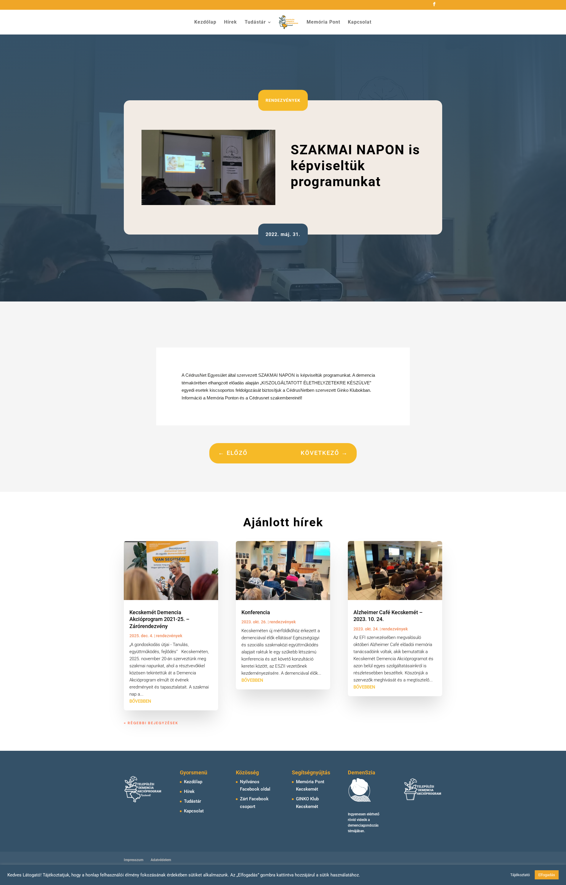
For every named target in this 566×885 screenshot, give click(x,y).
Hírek (230, 22)
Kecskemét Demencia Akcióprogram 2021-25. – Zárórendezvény (159, 619)
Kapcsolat (359, 22)
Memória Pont (323, 22)
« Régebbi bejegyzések (151, 723)
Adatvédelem (161, 860)
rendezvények (283, 100)
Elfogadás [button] (546, 875)
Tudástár (255, 22)
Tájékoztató (520, 875)
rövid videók (357, 820)
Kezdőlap (205, 22)
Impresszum (133, 860)
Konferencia (255, 612)
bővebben (140, 701)
